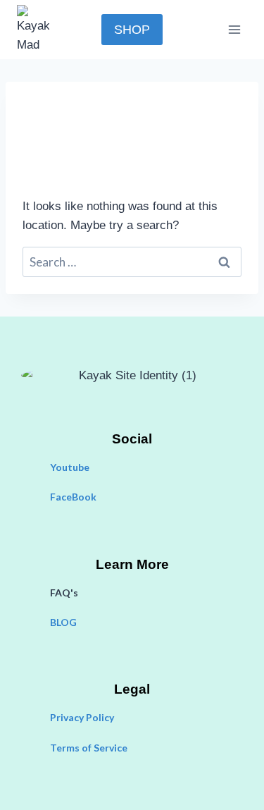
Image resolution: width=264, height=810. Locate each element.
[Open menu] (234, 29)
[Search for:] (132, 262)
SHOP (132, 30)
